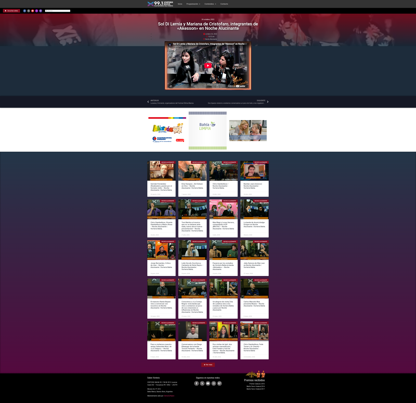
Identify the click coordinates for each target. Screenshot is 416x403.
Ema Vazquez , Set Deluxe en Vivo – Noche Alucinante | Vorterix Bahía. (192, 186)
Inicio (180, 4)
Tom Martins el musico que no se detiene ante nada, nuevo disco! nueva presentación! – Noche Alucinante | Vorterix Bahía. (192, 226)
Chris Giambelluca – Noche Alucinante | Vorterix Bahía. (221, 186)
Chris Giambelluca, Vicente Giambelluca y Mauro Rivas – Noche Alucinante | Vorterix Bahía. (161, 225)
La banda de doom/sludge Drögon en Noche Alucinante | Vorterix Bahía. (254, 224)
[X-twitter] (28, 10)
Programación (192, 4)
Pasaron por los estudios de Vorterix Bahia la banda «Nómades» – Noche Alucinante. (223, 266)
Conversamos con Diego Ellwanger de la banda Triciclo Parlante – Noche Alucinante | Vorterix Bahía (192, 347)
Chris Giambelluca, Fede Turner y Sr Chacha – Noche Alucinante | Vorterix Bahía (253, 347)
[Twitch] (40, 10)
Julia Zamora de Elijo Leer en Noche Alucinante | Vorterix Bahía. (254, 265)
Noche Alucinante (211, 39)
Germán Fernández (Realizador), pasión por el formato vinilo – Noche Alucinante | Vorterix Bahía (161, 187)
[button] (208, 365)
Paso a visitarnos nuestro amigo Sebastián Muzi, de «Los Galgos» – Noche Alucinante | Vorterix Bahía (161, 347)
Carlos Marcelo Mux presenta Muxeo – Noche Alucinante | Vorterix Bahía (254, 304)
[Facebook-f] (24, 10)
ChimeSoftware (169, 396)
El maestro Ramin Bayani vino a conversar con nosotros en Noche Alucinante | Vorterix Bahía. (161, 305)
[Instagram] (36, 10)
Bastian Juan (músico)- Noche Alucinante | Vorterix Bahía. (253, 186)
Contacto (224, 4)
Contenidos (209, 4)
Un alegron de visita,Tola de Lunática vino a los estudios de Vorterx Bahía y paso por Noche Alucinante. (223, 306)
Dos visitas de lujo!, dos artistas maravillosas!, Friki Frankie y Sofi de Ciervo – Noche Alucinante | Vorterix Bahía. (223, 348)
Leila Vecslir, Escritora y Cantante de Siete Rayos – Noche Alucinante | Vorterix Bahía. (192, 266)
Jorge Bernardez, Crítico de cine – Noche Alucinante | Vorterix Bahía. (161, 265)
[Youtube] (32, 10)
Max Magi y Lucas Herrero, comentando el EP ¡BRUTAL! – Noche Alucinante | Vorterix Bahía (223, 225)
